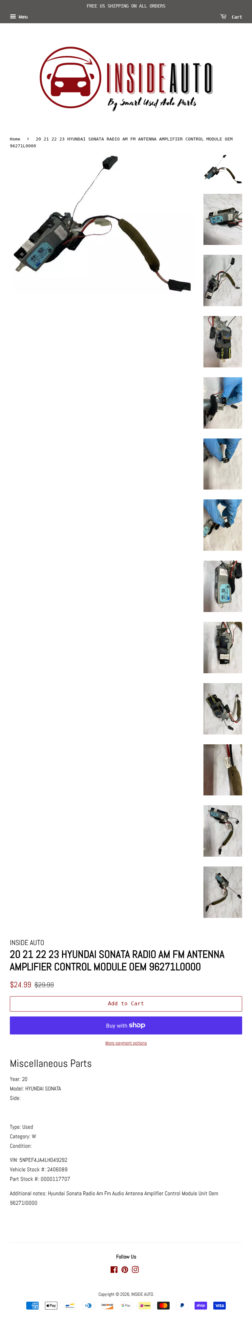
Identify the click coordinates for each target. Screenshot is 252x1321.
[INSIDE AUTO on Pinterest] (124, 1271)
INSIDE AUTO (142, 1294)
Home (15, 139)
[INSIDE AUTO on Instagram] (135, 1271)
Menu (23, 17)
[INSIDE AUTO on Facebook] (114, 1271)
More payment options (126, 1043)
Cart (235, 16)
